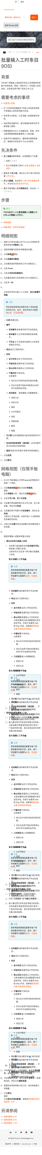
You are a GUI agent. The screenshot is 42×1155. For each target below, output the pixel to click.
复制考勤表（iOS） (11, 1123)
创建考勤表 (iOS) (10, 1116)
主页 (10, 52)
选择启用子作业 (21, 184)
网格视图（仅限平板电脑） (15, 227)
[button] (33, 39)
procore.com (9, 10)
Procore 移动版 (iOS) (23, 52)
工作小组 (10, 176)
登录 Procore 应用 (11, 25)
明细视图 (7, 222)
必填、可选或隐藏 (15, 313)
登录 (35, 1144)
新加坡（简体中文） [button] (14, 17)
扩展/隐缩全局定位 (37, 51)
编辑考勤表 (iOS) (10, 1120)
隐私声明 (8, 1144)
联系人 (34, 17)
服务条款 (16, 1144)
